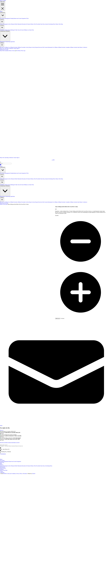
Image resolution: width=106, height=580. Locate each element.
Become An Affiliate (4, 47)
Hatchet (33, 473)
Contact (15, 48)
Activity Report (29, 47)
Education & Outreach (26, 24)
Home (1, 11)
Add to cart (58, 318)
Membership (2, 41)
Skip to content (3, 0)
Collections (11, 48)
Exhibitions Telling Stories (5, 29)
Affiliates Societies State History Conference (78, 47)
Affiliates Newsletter (21, 47)
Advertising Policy (52, 24)
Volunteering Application (10, 41)
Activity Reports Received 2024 (38, 47)
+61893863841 (3, 454)
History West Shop (59, 24)
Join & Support (3, 468)
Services (1, 464)
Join (4, 49)
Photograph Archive (7, 24)
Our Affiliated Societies (12, 47)
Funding (12, 18)
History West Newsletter (35, 24)
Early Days (42, 465)
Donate (1, 49)
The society (2, 460)
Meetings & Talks (14, 29)
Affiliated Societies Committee (64, 47)
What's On (2, 462)
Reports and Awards (18, 18)
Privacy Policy (19, 473)
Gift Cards (4, 48)
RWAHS (5, 473)
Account (6, 49)
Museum (13, 24)
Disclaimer (25, 473)
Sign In (18, 48)
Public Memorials (18, 24)
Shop (1, 48)
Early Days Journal (44, 24)
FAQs (27, 18)
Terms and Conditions (11, 473)
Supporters (24, 18)
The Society (2, 18)
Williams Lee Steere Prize (29, 29)
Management (7, 18)
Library (1, 24)
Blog (8, 48)
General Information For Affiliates (51, 47)
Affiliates (2, 469)
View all (1, 430)
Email (1, 425)
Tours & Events (21, 29)
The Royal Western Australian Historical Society (10, 442)
